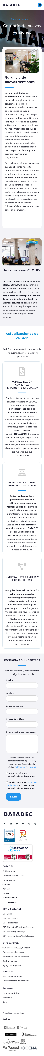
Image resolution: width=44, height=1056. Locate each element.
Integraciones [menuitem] (9, 880)
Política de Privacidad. (25, 767)
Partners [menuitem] (6, 889)
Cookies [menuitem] (6, 1019)
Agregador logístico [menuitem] (11, 965)
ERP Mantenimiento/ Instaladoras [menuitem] (18, 936)
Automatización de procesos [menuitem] (15, 956)
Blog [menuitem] (4, 1002)
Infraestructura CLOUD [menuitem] (13, 875)
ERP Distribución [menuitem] (10, 918)
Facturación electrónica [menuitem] (13, 952)
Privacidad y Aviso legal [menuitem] (13, 1013)
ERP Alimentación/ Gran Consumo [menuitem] (18, 927)
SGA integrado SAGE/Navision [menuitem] (16, 948)
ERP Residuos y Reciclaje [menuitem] (13, 931)
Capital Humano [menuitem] (9, 961)
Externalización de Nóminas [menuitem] (15, 981)
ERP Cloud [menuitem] (7, 914)
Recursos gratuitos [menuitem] (11, 993)
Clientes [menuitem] (6, 884)
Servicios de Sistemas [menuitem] (12, 976)
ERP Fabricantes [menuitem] (10, 923)
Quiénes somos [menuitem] (9, 871)
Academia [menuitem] (7, 997)
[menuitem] (9, 897)
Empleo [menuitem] (6, 893)
